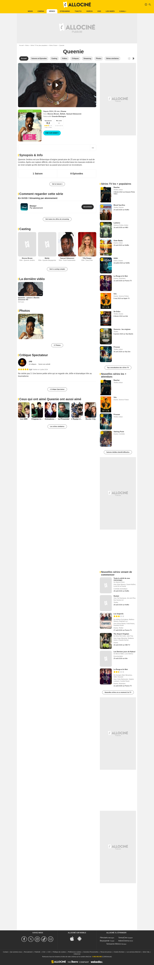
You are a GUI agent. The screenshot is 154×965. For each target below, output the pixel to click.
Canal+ (122, 11)
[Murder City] (90, 410)
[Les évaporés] (106, 621)
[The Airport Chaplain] (106, 641)
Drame (63, 111)
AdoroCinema (123, 941)
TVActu (78, 11)
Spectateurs (48, 120)
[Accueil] (77, 5)
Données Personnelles (90, 952)
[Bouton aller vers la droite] (133, 58)
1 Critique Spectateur (57, 389)
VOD (99, 11)
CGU (43, 952)
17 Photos (57, 345)
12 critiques (33, 364)
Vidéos (89, 11)
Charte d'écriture (119, 952)
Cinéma (41, 11)
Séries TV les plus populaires (39, 45)
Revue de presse (106, 952)
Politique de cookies (59, 952)
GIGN (116, 258)
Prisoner (117, 347)
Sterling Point (119, 432)
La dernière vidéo (32, 279)
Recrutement (28, 952)
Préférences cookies (74, 952)
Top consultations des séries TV (118, 367)
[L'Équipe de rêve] (77, 410)
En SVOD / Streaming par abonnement (37, 198)
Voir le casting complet (57, 269)
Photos (24, 310)
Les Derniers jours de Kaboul (124, 652)
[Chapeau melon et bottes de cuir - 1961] (37, 410)
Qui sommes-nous (16, 952)
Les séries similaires (57, 426)
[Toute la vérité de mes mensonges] (106, 585)
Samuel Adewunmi (73, 114)
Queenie (73, 51)
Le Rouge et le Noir (121, 276)
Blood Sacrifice (119, 205)
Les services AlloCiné (134, 952)
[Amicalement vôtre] (50, 410)
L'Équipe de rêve (77, 419)
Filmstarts (104, 938)
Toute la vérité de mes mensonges (122, 579)
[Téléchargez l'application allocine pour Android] (80, 938)
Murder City (91, 419)
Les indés (110, 11)
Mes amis (59, 120)
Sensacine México (113, 944)
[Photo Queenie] (30, 326)
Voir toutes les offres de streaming (57, 219)
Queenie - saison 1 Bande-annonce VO (29, 299)
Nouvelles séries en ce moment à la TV (118, 692)
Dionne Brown (53, 114)
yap (30, 361)
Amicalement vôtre (50, 419)
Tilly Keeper (87, 258)
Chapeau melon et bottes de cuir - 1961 (37, 419)
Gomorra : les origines (122, 329)
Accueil (21, 45)
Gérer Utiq (146, 952)
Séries (52, 11)
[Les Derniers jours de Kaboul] (106, 659)
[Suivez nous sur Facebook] (24, 939)
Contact (5, 952)
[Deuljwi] (106, 603)
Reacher (117, 187)
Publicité (37, 952)
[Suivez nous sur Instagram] (38, 939)
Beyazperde (104, 941)
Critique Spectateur (33, 355)
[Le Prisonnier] (64, 410)
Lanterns (117, 223)
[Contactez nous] (51, 939)
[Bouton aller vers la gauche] (129, 58)
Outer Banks (118, 240)
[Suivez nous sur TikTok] (44, 939)
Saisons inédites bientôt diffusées (117, 452)
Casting (25, 229)
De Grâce (117, 311)
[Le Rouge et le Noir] (106, 676)
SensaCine (122, 938)
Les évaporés (118, 614)
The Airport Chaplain (121, 634)
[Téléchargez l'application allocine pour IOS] (73, 938)
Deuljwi (116, 596)
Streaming (65, 11)
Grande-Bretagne (59, 116)
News (30, 11)
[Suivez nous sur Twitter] (31, 939)
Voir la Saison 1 (57, 184)
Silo (115, 294)
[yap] (22, 362)
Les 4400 (23, 419)
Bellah (62, 114)
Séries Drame (53, 45)
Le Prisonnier (63, 419)
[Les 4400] (24, 410)
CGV (49, 952)
